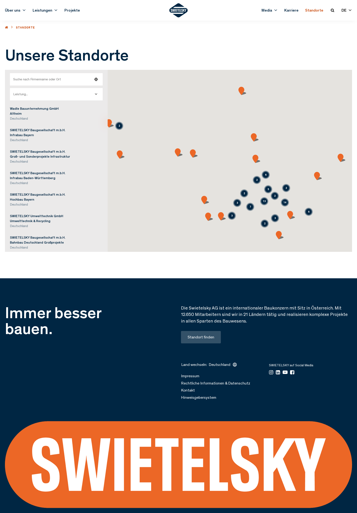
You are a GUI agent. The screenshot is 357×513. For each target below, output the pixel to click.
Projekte (72, 10)
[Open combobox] (96, 94)
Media (267, 10)
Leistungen (42, 10)
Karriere (291, 10)
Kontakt (188, 390)
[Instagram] (271, 372)
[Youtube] (285, 372)
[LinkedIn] (278, 372)
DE (344, 10)
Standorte (314, 10)
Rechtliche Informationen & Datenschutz (215, 383)
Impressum (190, 376)
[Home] (6, 27)
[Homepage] (178, 10)
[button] (244, 193)
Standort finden (201, 337)
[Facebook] (292, 372)
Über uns (12, 10)
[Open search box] (332, 10)
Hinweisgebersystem (198, 397)
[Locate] (96, 79)
